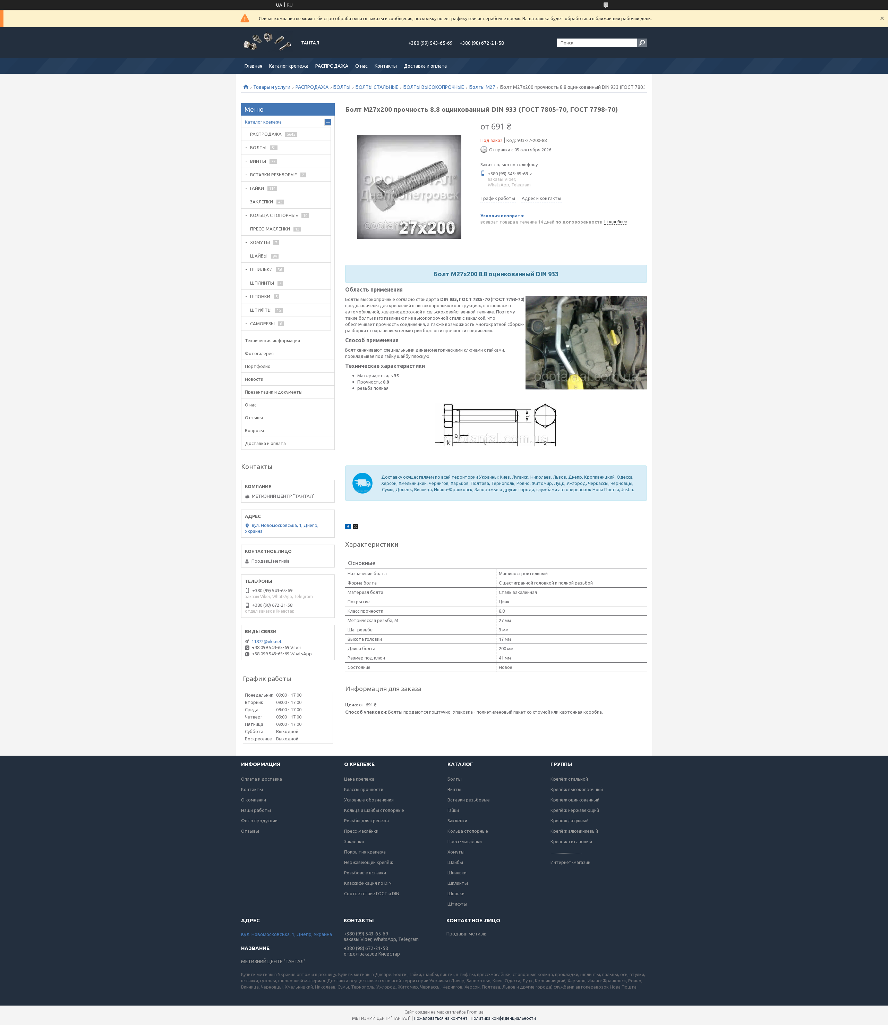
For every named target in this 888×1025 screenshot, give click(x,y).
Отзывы (254, 417)
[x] (355, 527)
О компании (253, 799)
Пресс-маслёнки (361, 831)
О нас (361, 66)
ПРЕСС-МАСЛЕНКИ (270, 228)
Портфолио (258, 366)
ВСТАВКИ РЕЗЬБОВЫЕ (273, 174)
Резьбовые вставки (365, 872)
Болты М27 (482, 87)
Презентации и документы (273, 391)
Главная (253, 66)
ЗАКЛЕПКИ (261, 201)
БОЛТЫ (341, 87)
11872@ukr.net (266, 641)
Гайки (453, 810)
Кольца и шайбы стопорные (374, 810)
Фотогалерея (259, 353)
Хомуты (455, 851)
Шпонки (455, 893)
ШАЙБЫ (258, 255)
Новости (254, 379)
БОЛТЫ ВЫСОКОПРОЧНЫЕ (433, 87)
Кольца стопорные (467, 831)
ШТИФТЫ (261, 310)
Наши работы (256, 810)
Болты (454, 778)
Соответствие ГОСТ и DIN (371, 893)
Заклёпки (354, 841)
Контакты (386, 66)
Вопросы (254, 430)
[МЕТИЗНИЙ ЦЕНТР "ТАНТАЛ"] (267, 43)
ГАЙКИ (257, 188)
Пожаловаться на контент (441, 1018)
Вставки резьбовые (468, 799)
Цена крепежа (359, 778)
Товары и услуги (271, 87)
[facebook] (348, 527)
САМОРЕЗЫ (262, 323)
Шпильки (457, 872)
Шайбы (455, 862)
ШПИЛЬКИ (261, 269)
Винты (454, 789)
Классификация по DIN (368, 883)
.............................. (566, 851)
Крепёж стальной (569, 778)
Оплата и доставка (261, 778)
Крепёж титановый (571, 841)
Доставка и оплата (425, 66)
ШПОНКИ (260, 296)
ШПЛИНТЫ (262, 282)
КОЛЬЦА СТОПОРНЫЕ (274, 215)
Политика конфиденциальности (503, 1018)
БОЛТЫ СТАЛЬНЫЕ (377, 87)
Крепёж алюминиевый (574, 831)
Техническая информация (272, 340)
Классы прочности (363, 789)
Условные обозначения (369, 799)
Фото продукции (259, 820)
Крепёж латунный (569, 820)
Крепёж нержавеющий (574, 810)
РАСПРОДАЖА (331, 66)
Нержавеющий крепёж (368, 862)
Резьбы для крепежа (366, 820)
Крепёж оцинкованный (574, 799)
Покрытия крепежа (365, 851)
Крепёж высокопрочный (576, 789)
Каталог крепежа (288, 66)
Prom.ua (475, 1012)
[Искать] (642, 43)
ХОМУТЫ (260, 242)
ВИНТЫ (258, 161)
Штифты (457, 903)
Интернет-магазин (570, 862)
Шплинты (457, 883)
